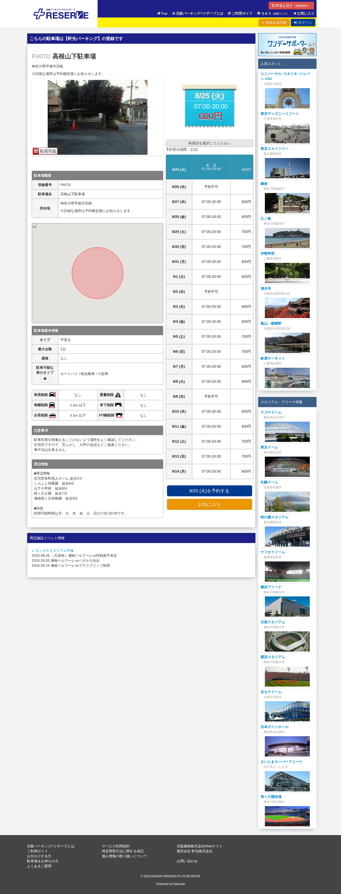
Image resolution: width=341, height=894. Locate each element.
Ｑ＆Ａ (275, 13)
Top (164, 13)
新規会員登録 (276, 22)
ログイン (304, 22)
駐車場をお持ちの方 (42, 861)
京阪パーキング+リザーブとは (199, 13)
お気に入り (306, 13)
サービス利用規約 (116, 846)
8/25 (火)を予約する (209, 490)
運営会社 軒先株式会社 (195, 851)
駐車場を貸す (291, 5)
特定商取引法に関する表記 (123, 851)
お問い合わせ (187, 861)
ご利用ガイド (242, 13)
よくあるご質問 (39, 866)
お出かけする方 (39, 856)
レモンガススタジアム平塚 (53, 550)
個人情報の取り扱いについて (124, 856)
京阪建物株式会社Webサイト (199, 846)
